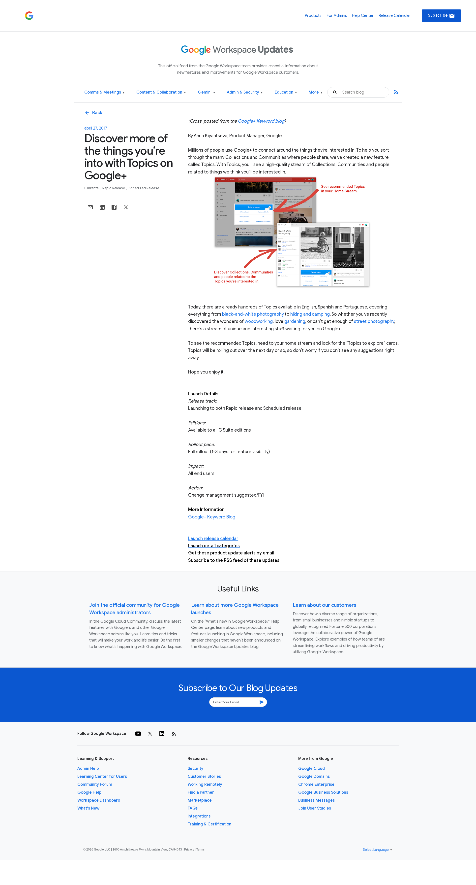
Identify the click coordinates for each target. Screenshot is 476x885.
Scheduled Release (144, 188)
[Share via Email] (90, 207)
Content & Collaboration (161, 92)
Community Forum (94, 784)
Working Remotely (205, 784)
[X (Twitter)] (150, 734)
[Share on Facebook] (114, 207)
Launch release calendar (213, 538)
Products (313, 15)
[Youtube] (138, 734)
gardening (294, 321)
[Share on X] (126, 207)
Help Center (363, 15)
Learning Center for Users (102, 776)
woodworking (259, 321)
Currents (91, 188)
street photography (374, 321)
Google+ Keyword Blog (211, 517)
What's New (88, 808)
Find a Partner (201, 792)
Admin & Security (245, 92)
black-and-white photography (253, 314)
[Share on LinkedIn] (102, 207)
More (315, 92)
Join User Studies (314, 808)
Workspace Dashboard (98, 800)
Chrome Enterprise (316, 784)
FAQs (193, 808)
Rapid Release (114, 188)
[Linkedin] (162, 734)
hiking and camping (310, 314)
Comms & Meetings (104, 92)
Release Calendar (394, 15)
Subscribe (441, 16)
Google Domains (314, 776)
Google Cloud (311, 768)
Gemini (206, 92)
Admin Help (88, 768)
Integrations (199, 816)
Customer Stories (204, 776)
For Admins (337, 15)
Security (195, 768)
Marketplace (200, 800)
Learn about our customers (324, 605)
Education (286, 92)
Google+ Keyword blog (261, 121)
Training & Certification (209, 824)
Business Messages (316, 800)
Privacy (189, 849)
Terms (200, 849)
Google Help (89, 792)
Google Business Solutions (323, 792)
